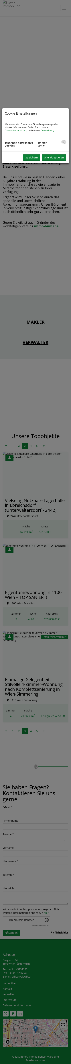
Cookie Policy (47, 130)
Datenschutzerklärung (16, 130)
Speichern (31, 157)
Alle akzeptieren (54, 157)
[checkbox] (63, 141)
